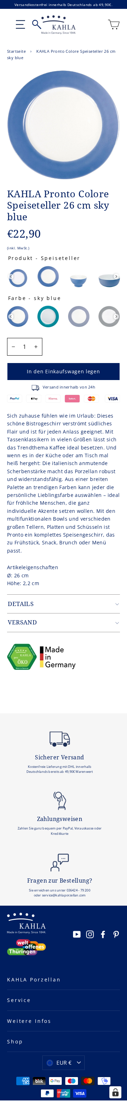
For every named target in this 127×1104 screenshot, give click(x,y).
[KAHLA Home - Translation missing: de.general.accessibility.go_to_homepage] (58, 24)
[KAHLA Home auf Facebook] (103, 934)
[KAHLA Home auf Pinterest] (116, 934)
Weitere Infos (29, 1021)
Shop (15, 1041)
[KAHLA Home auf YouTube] (77, 934)
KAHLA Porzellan (34, 979)
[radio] (18, 276)
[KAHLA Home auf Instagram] (90, 934)
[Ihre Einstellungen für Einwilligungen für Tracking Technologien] (115, 1092)
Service (19, 1000)
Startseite (16, 51)
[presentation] (10, 276)
